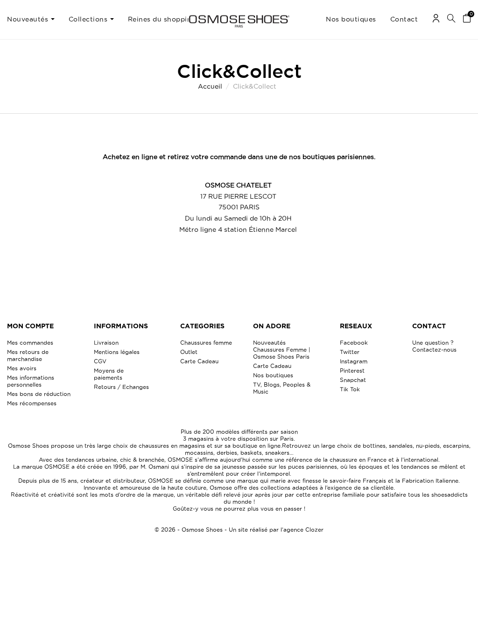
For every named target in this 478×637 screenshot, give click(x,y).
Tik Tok (350, 389)
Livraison (106, 342)
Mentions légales (117, 352)
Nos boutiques (273, 375)
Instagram (353, 361)
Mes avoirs (21, 368)
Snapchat (353, 380)
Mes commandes (30, 342)
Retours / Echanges (121, 387)
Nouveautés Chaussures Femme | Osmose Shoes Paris (281, 349)
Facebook (354, 342)
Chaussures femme (206, 342)
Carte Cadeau (199, 361)
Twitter (349, 352)
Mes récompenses (31, 403)
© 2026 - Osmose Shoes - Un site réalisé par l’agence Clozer (239, 529)
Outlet (188, 352)
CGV (100, 361)
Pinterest (352, 370)
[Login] (436, 19)
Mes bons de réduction (38, 394)
